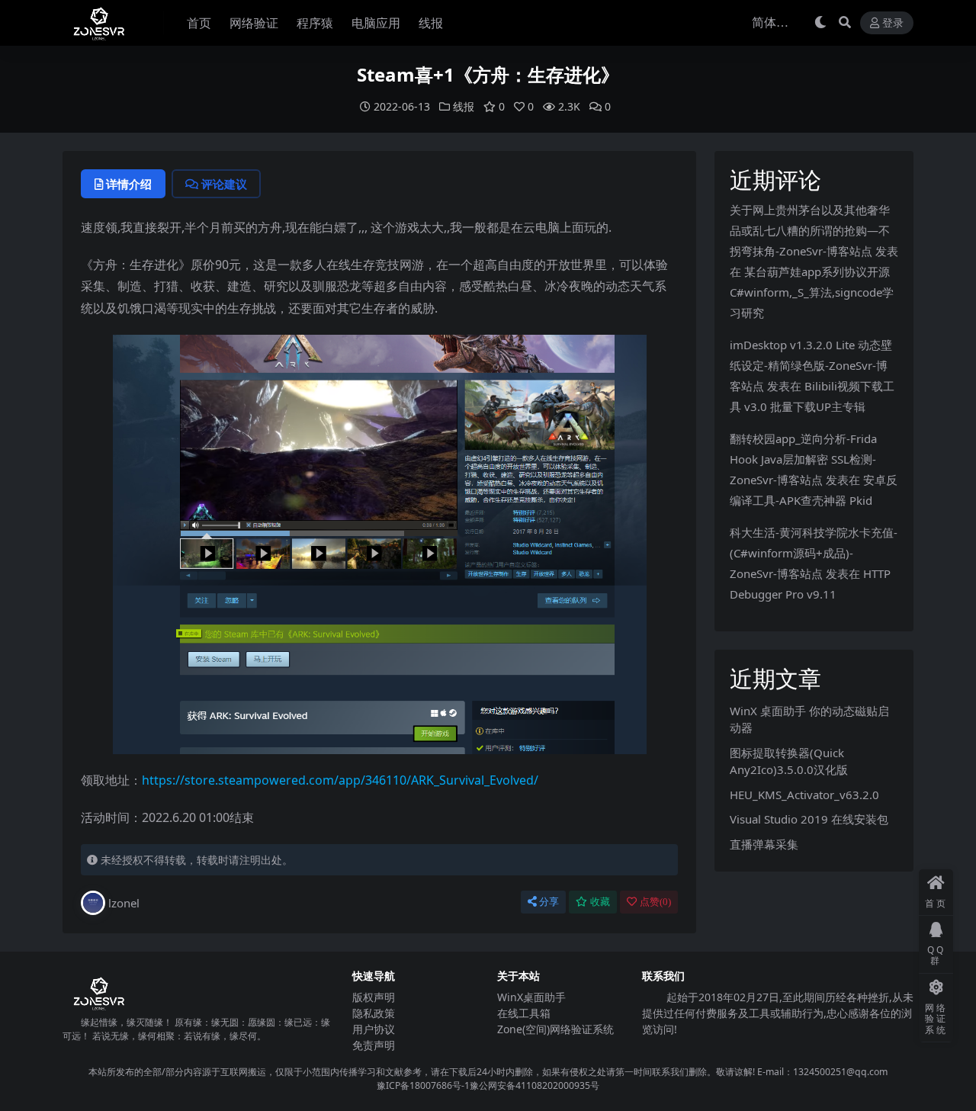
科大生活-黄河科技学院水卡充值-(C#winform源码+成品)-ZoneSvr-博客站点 (813, 553)
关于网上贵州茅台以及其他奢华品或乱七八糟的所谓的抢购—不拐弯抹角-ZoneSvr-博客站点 (810, 230)
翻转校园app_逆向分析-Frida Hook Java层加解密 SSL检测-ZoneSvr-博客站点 (803, 459)
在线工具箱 (524, 1013)
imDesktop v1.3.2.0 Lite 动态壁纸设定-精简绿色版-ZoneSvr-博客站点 (811, 365)
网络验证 (254, 22)
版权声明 (373, 997)
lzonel (124, 902)
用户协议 (373, 1029)
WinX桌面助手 (531, 997)
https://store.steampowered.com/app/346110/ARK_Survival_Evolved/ (340, 780)
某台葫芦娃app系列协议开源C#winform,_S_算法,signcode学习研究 (812, 292)
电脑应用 (376, 22)
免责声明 (373, 1045)
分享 (549, 901)
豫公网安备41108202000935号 (534, 1085)
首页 (199, 22)
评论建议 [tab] (224, 183)
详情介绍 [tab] (129, 183)
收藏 (600, 901)
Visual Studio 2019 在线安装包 (809, 819)
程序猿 (315, 22)
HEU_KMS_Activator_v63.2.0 (804, 794)
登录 (893, 23)
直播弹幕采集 (764, 844)
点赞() (655, 901)
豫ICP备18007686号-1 (423, 1085)
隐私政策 (373, 1013)
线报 (431, 22)
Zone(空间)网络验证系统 (555, 1029)
